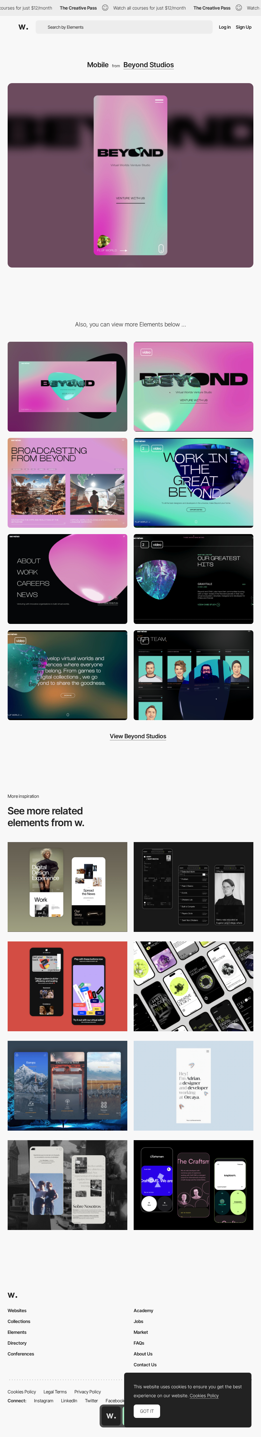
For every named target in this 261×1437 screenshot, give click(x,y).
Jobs (138, 1321)
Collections (19, 1321)
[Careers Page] (193, 483)
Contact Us (145, 1364)
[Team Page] (193, 675)
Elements (17, 1332)
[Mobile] (193, 986)
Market (141, 1332)
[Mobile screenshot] (193, 887)
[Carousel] (193, 579)
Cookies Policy (22, 1391)
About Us (143, 1353)
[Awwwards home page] (111, 1416)
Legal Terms (55, 1391)
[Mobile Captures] (67, 986)
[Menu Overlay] (67, 579)
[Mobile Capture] (67, 887)
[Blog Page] (67, 483)
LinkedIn (69, 1400)
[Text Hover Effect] (67, 675)
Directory (17, 1343)
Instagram (43, 1400)
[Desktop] (67, 387)
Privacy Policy (87, 1391)
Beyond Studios (148, 64)
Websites (17, 1310)
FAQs (139, 1343)
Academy (143, 1310)
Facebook (115, 1400)
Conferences (21, 1353)
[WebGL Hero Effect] (193, 387)
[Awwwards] (23, 27)
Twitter (91, 1400)
